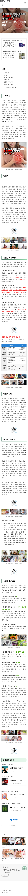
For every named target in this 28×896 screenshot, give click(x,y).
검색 (22, 3)
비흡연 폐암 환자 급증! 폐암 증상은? (11, 803)
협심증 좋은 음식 (8, 84)
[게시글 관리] (8, 826)
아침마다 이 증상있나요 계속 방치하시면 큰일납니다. (9, 54)
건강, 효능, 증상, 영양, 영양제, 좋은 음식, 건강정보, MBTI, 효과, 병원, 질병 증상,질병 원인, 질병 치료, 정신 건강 (10, 871)
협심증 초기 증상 (8, 77)
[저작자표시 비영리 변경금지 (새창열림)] (18, 825)
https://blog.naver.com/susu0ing (11, 51)
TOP (25, 891)
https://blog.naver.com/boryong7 (11, 40)
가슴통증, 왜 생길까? (7, 764)
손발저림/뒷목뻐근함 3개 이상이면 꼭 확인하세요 (9, 56)
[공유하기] (6, 826)
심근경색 (6, 73)
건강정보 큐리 (5, 867)
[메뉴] (25, 3)
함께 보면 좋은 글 (11, 87)
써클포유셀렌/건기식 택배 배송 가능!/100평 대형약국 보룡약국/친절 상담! (9, 45)
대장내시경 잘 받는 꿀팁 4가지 (9, 791)
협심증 (5, 75)
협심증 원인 (7, 79)
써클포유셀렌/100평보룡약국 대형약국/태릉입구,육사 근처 (9, 43)
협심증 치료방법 (8, 82)
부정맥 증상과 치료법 (7, 777)
